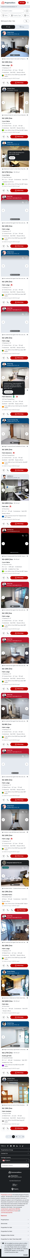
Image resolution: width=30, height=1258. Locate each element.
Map (23, 27)
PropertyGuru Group (7, 1150)
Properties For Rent (6, 1231)
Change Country (6, 1157)
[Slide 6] (18, 111)
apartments (12, 1209)
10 (16, 1136)
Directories (4, 1223)
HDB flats (17, 1209)
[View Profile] (15, 33)
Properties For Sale (6, 1227)
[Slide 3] (14, 111)
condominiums (4, 1209)
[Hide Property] (23, 38)
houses (16, 1210)
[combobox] (14, 11)
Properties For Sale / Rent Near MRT (11, 1239)
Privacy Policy (8, 1248)
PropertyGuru (5, 1219)
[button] (23, 383)
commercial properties (6, 1212)
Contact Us (4, 1153)
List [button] (9, 27)
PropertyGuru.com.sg (6, 1194)
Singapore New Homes (7, 1235)
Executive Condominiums (7, 1210)
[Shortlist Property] (26, 38)
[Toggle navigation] (27, 2)
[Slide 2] (12, 111)
